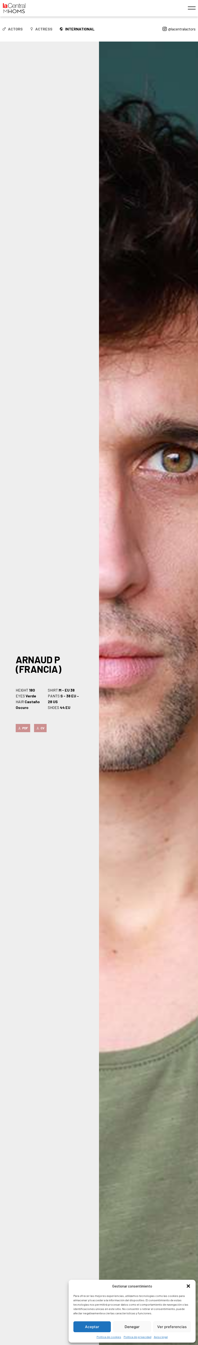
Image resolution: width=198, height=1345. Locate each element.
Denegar (132, 1326)
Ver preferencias (172, 1326)
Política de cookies (109, 1336)
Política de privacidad (137, 1336)
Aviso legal (161, 1336)
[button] (188, 1286)
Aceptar (92, 1326)
